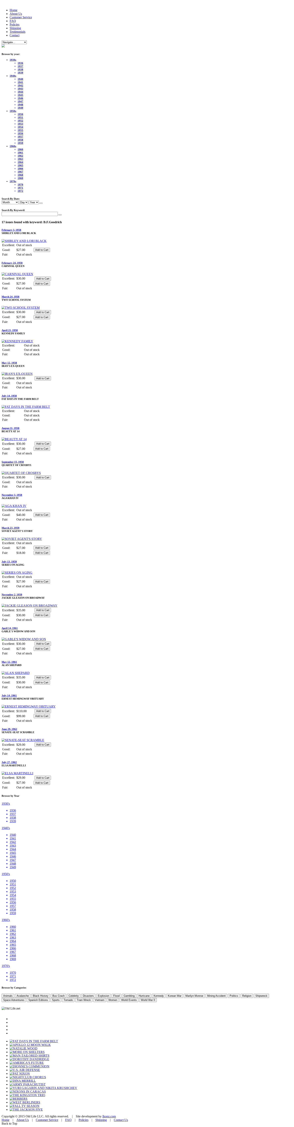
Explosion (103, 995)
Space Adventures (13, 1000)
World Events (129, 1000)
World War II (148, 1000)
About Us (16, 13)
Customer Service (21, 17)
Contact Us (121, 1120)
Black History (40, 995)
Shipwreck (261, 995)
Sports (56, 1000)
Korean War (174, 995)
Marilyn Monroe (194, 995)
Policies (14, 24)
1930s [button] (13, 59)
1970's (6, 966)
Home (13, 10)
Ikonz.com (109, 1116)
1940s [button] (13, 75)
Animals (8, 995)
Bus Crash (58, 995)
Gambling (129, 995)
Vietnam (99, 1000)
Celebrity (74, 995)
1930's (6, 803)
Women (112, 1000)
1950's (6, 874)
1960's (6, 920)
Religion (246, 995)
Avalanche (23, 995)
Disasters (88, 995)
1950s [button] (13, 111)
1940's (6, 828)
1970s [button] (13, 181)
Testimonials (17, 31)
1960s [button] (13, 146)
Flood (116, 995)
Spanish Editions (38, 1000)
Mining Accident (216, 995)
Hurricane (144, 995)
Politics (234, 995)
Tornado (68, 1000)
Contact (14, 35)
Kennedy (159, 995)
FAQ (13, 21)
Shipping (15, 28)
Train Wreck (84, 1000)
